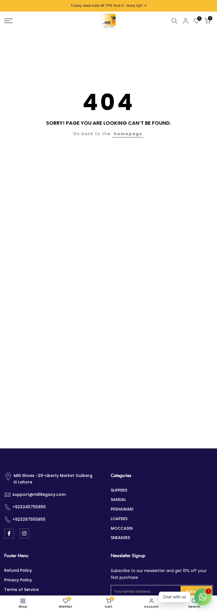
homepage (128, 134)
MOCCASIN (122, 528)
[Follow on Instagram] (24, 533)
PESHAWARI (122, 509)
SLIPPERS (119, 490)
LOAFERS (119, 519)
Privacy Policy (18, 580)
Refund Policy (18, 570)
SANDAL (118, 499)
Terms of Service (21, 589)
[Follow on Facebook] (9, 533)
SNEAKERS (120, 537)
